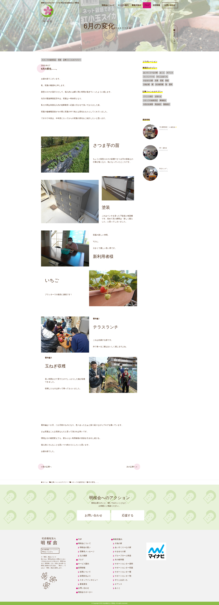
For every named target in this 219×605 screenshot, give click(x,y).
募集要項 (83, 584)
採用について (85, 572)
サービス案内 (123, 5)
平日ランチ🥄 (163, 168)
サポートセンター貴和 (124, 564)
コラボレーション (150, 61)
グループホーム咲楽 (123, 556)
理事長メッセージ (87, 551)
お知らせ (158, 96)
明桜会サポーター (85, 592)
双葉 (161, 80)
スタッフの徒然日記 (150, 100)
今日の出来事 (148, 104)
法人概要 (83, 556)
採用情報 (156, 5)
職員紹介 (166, 104)
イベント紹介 (148, 96)
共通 (156, 80)
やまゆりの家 (148, 80)
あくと (162, 73)
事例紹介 (163, 100)
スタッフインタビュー (89, 580)
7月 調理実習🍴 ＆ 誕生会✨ (168, 127)
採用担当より (85, 576)
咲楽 (167, 80)
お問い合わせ (169, 5)
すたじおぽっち (162, 77)
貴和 (170, 84)
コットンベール (148, 77)
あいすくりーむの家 (150, 73)
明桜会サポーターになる (174, 34)
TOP (80, 539)
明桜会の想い (85, 547)
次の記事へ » (131, 467)
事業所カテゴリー (150, 68)
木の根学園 (159, 84)
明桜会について (108, 5)
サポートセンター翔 (123, 576)
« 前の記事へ (46, 467)
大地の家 (146, 84)
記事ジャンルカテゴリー (153, 92)
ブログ (147, 5)
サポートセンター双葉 (124, 568)
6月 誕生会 (163, 148)
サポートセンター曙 (123, 572)
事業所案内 (136, 5)
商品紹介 (158, 104)
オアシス (170, 73)
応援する (128, 515)
